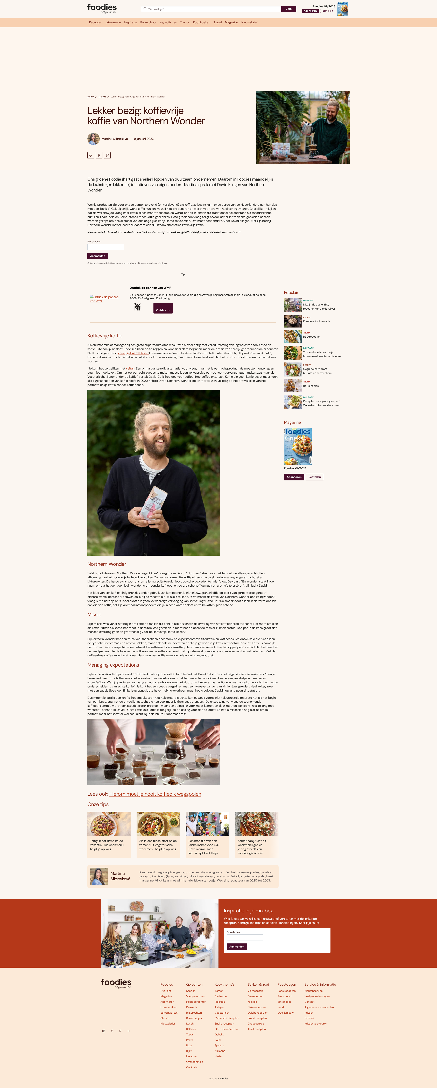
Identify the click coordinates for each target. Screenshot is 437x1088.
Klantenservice (314, 991)
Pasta (189, 1040)
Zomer (219, 991)
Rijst (189, 1051)
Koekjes (252, 1002)
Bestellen (327, 10)
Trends (102, 96)
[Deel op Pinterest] (107, 155)
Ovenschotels (194, 1062)
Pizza (189, 1045)
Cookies (309, 1018)
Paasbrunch (285, 996)
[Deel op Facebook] (99, 155)
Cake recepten (257, 1007)
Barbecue (221, 996)
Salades (191, 1029)
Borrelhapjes (194, 1018)
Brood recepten (257, 1018)
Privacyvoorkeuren (316, 1023)
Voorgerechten (195, 996)
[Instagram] (104, 1031)
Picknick (220, 1002)
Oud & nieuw (285, 1012)
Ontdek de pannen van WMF (150, 288)
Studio (164, 1018)
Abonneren (310, 10)
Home (90, 96)
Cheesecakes (256, 1023)
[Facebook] (112, 1031)
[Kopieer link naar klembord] (90, 155)
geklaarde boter (138, 353)
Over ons (165, 991)
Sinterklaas (284, 1002)
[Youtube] (128, 1031)
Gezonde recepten (226, 1029)
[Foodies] (111, 9)
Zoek (289, 8)
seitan (130, 368)
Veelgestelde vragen (317, 996)
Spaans (219, 1045)
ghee (121, 353)
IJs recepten (255, 991)
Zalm (218, 1040)
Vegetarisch (222, 1012)
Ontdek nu (163, 310)
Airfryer (219, 1007)
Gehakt (219, 1034)
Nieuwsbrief (167, 1023)
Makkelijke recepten (227, 1018)
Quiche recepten (258, 1012)
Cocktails (192, 1067)
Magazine (166, 996)
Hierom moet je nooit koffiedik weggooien (155, 794)
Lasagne (191, 1056)
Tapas (190, 1034)
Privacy (309, 1012)
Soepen (190, 991)
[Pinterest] (120, 1031)
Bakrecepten (255, 996)
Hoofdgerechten (196, 1002)
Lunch (190, 1023)
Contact (309, 1002)
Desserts (191, 1007)
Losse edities (168, 1007)
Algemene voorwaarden (319, 1007)
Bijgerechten (194, 1012)
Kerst (281, 1007)
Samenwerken (169, 1012)
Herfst (218, 1056)
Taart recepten (257, 1029)
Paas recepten (286, 991)
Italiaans (220, 1051)
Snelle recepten (224, 1023)
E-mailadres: (94, 241)
